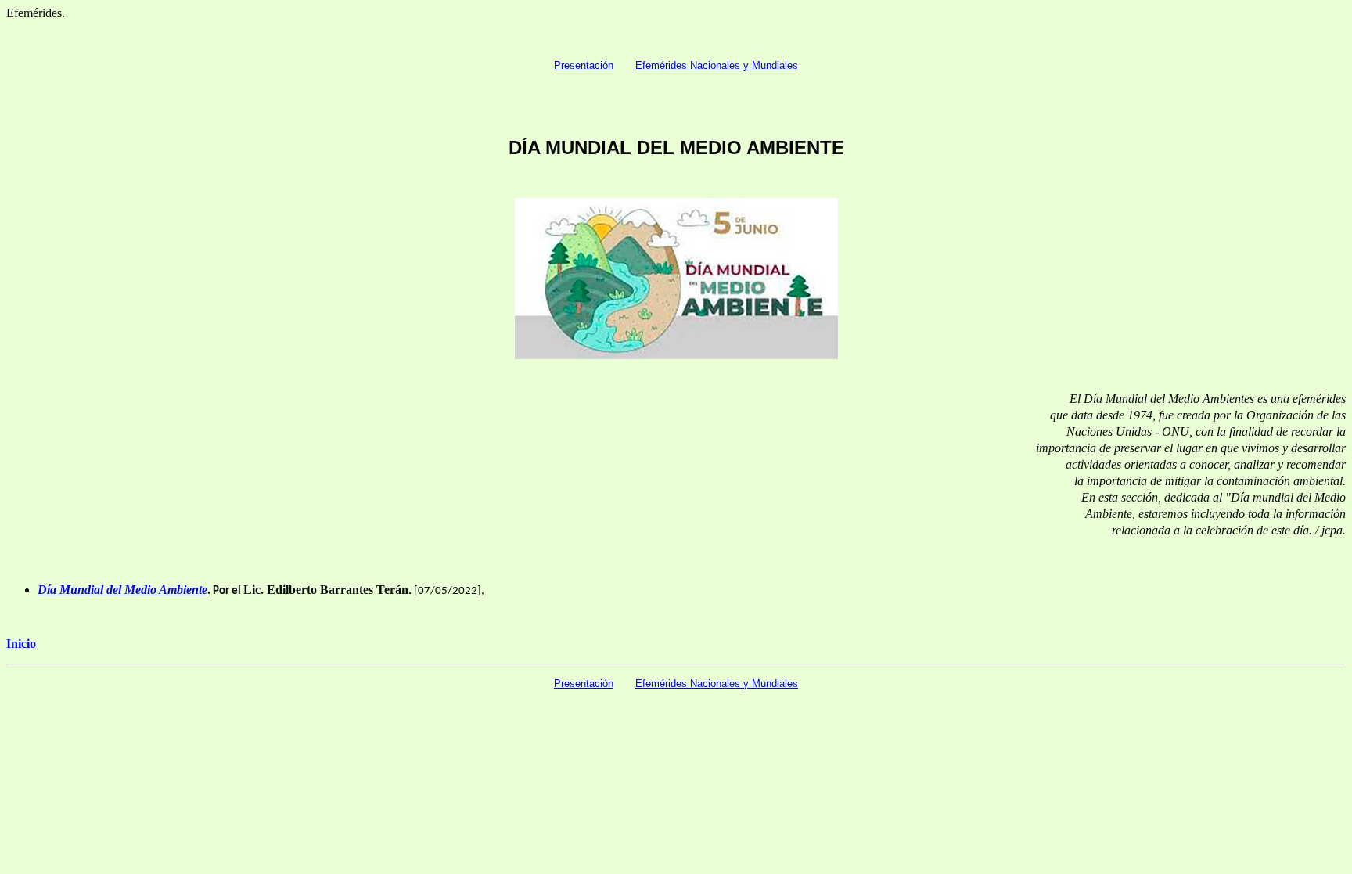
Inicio (21, 643)
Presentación (583, 65)
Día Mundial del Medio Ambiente (122, 589)
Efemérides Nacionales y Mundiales (716, 65)
